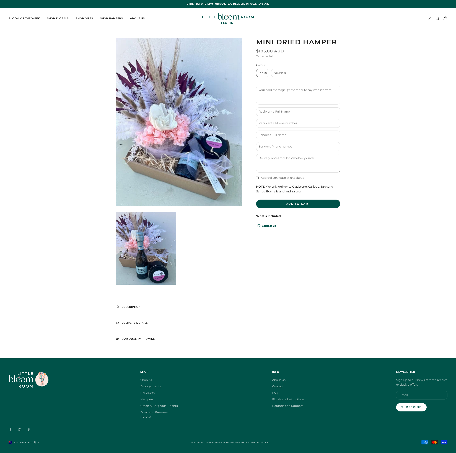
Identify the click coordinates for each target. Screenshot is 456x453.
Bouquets (147, 393)
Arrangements (150, 386)
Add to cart (298, 203)
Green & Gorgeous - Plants (159, 406)
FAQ (275, 393)
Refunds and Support (287, 406)
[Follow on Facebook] (10, 430)
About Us (137, 18)
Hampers (147, 399)
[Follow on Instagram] (19, 430)
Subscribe (411, 407)
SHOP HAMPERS (111, 18)
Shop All (146, 380)
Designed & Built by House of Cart (248, 442)
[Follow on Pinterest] (29, 430)
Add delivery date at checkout (282, 177)
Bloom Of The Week (24, 18)
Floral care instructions (288, 399)
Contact (278, 386)
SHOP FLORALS (58, 18)
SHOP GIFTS (84, 18)
